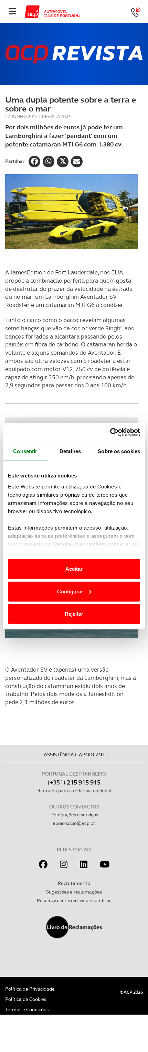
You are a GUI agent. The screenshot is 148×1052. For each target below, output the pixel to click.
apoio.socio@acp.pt (74, 823)
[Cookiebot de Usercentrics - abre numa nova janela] (110, 432)
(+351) (74, 782)
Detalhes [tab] (70, 451)
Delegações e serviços (74, 815)
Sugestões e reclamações (74, 892)
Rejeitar (74, 614)
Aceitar (74, 569)
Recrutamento (74, 883)
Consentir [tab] (25, 451)
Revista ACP (56, 116)
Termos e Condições (27, 1009)
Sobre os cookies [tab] (119, 451)
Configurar (70, 591)
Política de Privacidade (30, 989)
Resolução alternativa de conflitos (74, 900)
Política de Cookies (25, 999)
